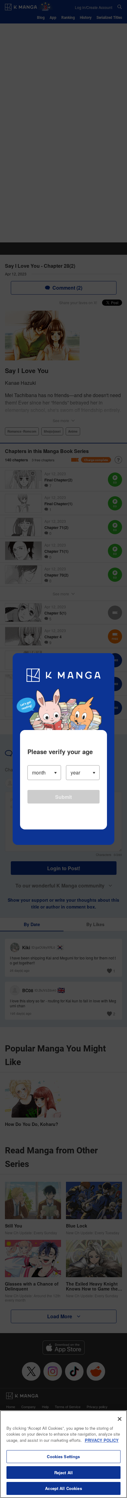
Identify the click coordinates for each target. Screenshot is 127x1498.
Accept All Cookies (63, 1488)
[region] (63, 1454)
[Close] (119, 1419)
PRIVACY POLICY (102, 1440)
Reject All (63, 1472)
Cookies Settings (63, 1456)
